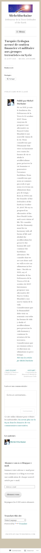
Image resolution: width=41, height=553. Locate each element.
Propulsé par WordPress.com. (21, 534)
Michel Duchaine (27, 59)
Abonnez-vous (13, 494)
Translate (23, 524)
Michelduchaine (20, 15)
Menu (22, 32)
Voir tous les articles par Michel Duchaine (25, 359)
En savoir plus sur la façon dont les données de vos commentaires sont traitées (20, 423)
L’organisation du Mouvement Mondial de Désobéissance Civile (29, 373)
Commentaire (27, 411)
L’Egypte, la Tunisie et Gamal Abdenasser (11, 372)
